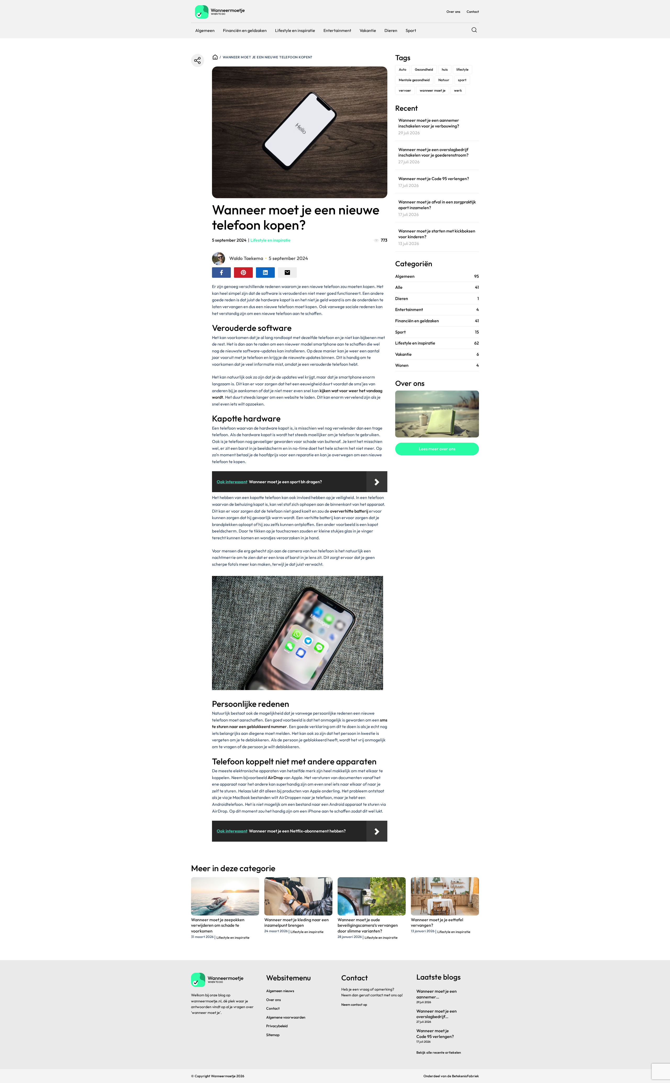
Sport (411, 30)
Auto (402, 69)
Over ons (453, 11)
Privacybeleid (277, 1026)
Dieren (390, 30)
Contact (473, 11)
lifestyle (462, 69)
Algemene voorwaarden (285, 1017)
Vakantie (368, 30)
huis (445, 69)
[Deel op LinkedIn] (265, 272)
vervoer (405, 90)
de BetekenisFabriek (463, 1076)
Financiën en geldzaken (245, 30)
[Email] (287, 272)
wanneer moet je (432, 90)
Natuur (443, 80)
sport (462, 80)
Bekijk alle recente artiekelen (438, 1052)
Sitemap (273, 1034)
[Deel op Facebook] (221, 272)
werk (458, 90)
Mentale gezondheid (414, 80)
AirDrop (275, 777)
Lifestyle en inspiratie (295, 30)
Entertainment (337, 30)
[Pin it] (243, 272)
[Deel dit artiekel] (197, 60)
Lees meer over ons (437, 448)
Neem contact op (354, 1004)
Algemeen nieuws (280, 990)
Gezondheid (424, 69)
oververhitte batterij (349, 511)
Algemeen (205, 30)
